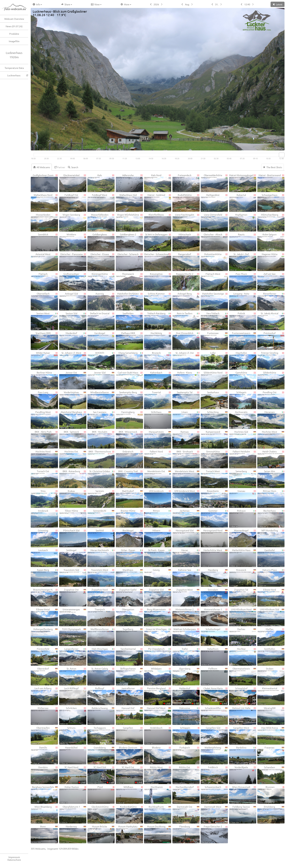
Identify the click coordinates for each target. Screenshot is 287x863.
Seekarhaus (210, 400)
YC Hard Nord (72, 775)
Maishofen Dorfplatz (127, 301)
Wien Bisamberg (41, 814)
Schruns (67, 735)
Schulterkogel (210, 637)
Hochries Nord (40, 459)
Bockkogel (125, 538)
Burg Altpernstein (155, 617)
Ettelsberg (266, 814)
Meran (180, 558)
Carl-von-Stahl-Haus (127, 380)
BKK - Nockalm (97, 439)
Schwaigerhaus (267, 202)
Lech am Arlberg (41, 696)
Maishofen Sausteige (212, 301)
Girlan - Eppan (125, 558)
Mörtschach (182, 242)
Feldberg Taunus (239, 814)
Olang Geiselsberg (127, 360)
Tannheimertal (126, 656)
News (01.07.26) (14, 26)
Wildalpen (153, 676)
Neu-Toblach (210, 321)
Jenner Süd (96, 380)
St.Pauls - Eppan (154, 558)
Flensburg (181, 834)
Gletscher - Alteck (211, 242)
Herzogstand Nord (211, 538)
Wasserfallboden (98, 222)
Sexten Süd (68, 321)
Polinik (237, 321)
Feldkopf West (97, 202)
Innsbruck (39, 518)
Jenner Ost (68, 380)
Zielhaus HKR (125, 341)
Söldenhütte (266, 380)
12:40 (247, 4)
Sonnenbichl (97, 518)
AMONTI (96, 360)
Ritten (152, 518)
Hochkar (237, 656)
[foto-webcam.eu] (271, 148)
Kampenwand (210, 439)
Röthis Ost (181, 775)
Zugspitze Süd (154, 597)
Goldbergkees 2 (126, 242)
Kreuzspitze (153, 281)
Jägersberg (182, 676)
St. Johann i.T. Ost (183, 360)
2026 (156, 4)
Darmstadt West (211, 814)
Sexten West (40, 321)
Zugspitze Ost (69, 597)
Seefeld (96, 538)
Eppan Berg (40, 577)
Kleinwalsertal (267, 696)
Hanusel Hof (125, 715)
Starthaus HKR (41, 341)
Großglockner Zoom (42, 183)
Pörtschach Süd (69, 538)
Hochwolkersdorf (183, 794)
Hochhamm (153, 794)
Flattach (39, 281)
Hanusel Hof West (155, 715)
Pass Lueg (39, 400)
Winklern (67, 242)
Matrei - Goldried (154, 202)
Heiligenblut (210, 202)
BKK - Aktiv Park (41, 439)
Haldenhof (186, 696)
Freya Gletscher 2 (211, 834)
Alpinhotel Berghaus (70, 419)
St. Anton (67, 676)
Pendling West (41, 419)
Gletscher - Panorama (71, 262)
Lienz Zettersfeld (211, 222)
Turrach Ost (40, 479)
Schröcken (68, 715)
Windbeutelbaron (98, 400)
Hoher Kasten (69, 794)
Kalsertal (237, 202)
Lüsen (180, 419)
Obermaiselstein (239, 676)
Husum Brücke (97, 834)
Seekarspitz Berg (126, 400)
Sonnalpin (209, 597)
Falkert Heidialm (239, 459)
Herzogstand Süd (183, 538)
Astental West (40, 262)
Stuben (265, 676)
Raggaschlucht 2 (183, 281)
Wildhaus (124, 794)
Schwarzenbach (211, 794)
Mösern (152, 538)
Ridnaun (237, 518)
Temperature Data (14, 67)
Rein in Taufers (182, 321)
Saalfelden (125, 321)
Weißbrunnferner (98, 637)
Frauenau (265, 755)
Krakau (67, 498)
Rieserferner (266, 301)
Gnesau (237, 498)
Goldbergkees (97, 242)
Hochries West (267, 439)
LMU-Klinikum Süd (268, 617)
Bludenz (152, 755)
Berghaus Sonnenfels (42, 794)
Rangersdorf (182, 262)
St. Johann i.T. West (70, 360)
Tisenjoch (96, 617)
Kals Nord (152, 183)
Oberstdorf (40, 676)
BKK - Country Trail (127, 479)
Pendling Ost (267, 400)
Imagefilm (14, 41)
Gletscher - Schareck (127, 262)
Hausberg (209, 577)
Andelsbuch (153, 735)
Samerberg (238, 479)
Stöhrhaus (152, 419)
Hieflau (265, 637)
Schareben (266, 775)
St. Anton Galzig (98, 676)
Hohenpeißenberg (42, 637)
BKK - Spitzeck (69, 439)
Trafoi (180, 656)
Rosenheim (210, 498)
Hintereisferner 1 (211, 617)
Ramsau (181, 439)
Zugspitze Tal (238, 597)
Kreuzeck (237, 577)
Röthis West (153, 775)
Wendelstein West (183, 479)
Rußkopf (96, 696)
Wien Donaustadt (239, 794)
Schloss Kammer (154, 301)
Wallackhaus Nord (41, 202)
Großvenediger (69, 281)
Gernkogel (96, 341)
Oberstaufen (40, 735)
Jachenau (181, 518)
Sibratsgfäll (266, 715)
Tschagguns (97, 735)
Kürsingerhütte (98, 281)
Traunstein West (98, 577)
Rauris (237, 242)
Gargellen (124, 735)
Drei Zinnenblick (183, 341)
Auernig (96, 301)
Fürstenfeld (40, 656)
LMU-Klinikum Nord (240, 617)
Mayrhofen (238, 360)
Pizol (95, 794)
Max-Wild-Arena (267, 735)
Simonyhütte (210, 459)
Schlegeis (237, 400)
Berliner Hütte (41, 380)
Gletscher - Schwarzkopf (156, 262)
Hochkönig (153, 341)
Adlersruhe (125, 183)
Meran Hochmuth (98, 558)
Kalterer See (182, 577)
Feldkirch (209, 775)
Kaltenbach (153, 380)
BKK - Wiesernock (126, 439)
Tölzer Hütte (68, 518)
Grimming (39, 538)
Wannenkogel (239, 538)
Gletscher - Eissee (98, 262)
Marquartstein (154, 439)
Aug (187, 4)
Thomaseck (125, 281)
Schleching (210, 419)
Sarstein (96, 498)
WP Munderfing (267, 538)
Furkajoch (181, 755)
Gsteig (152, 577)
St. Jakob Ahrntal (267, 321)
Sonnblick (39, 242)
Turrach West (210, 479)
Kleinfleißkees (154, 222)
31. (216, 4)
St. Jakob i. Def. (239, 262)
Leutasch (39, 558)
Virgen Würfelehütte (127, 222)
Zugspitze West (183, 597)
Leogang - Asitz (239, 301)
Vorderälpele (238, 775)
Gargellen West (239, 735)
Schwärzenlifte (211, 715)
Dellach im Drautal (98, 321)
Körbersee (39, 715)
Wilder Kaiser (40, 360)
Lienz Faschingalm (183, 222)
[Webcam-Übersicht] (16, 7)
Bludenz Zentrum (126, 755)
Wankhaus (124, 577)
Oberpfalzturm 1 (69, 814)
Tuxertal (152, 400)
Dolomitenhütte (211, 262)
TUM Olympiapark (70, 637)
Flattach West (210, 281)
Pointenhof (266, 341)
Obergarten (125, 617)
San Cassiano (97, 419)
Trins (38, 498)
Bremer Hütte (125, 518)
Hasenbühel (68, 755)
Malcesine (181, 715)
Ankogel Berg (182, 301)
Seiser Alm (266, 479)
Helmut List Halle (239, 715)
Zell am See (266, 281)
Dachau (237, 637)
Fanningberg (125, 419)
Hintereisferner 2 (183, 617)
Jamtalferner (125, 696)
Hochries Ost (68, 459)
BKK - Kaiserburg (69, 479)
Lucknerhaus (13, 75)
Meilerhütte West (211, 558)
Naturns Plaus (267, 577)
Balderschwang (98, 715)
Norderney (68, 834)
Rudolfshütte (182, 202)
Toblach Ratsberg (154, 321)
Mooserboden (40, 222)
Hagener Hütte (267, 262)
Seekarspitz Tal (182, 400)
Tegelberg (124, 637)
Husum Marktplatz (127, 834)
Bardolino (237, 755)
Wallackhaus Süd (126, 202)
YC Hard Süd (101, 775)
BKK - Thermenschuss (99, 459)
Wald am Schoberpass (184, 637)
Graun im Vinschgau (155, 637)
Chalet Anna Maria (214, 696)
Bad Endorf (125, 498)
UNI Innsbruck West (184, 498)
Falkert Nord (153, 459)
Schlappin (181, 735)
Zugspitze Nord (98, 597)
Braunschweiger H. (42, 597)
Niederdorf (68, 341)
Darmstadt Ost (182, 814)
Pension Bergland (157, 696)
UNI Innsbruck (154, 498)
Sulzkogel (68, 558)
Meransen (266, 419)
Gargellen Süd (210, 735)
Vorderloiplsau (69, 400)
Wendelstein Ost (154, 479)
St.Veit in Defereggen (156, 242)
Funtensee (210, 341)
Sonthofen (266, 656)
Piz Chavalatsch (154, 656)
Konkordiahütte (126, 814)
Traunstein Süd (69, 577)
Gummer (209, 518)
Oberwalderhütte (211, 183)
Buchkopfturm (154, 814)
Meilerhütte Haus (239, 558)
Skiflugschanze (126, 676)
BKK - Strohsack (183, 459)
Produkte (14, 33)
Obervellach (40, 301)
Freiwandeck (182, 183)
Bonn (38, 834)
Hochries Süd (238, 439)
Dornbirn (39, 775)
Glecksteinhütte (98, 814)
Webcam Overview (14, 18)
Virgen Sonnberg (69, 222)
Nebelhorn (209, 656)
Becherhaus (266, 518)
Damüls (39, 755)
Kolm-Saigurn (267, 242)
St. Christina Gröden (99, 479)
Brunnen (266, 794)
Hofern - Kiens (182, 380)
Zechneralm (238, 419)
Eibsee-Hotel (40, 617)
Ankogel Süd (68, 301)
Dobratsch (125, 459)
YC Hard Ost (129, 775)
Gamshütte (238, 380)
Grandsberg (97, 755)
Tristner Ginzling (267, 360)
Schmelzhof (242, 696)
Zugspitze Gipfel (126, 597)
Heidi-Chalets (267, 459)
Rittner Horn (266, 498)
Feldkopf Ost (68, 202)
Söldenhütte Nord (211, 380)
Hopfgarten (238, 222)
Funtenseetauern (239, 341)
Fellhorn (209, 676)
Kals (95, 183)
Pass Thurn (238, 281)
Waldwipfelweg (211, 755)
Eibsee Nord (266, 597)
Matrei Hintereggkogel (241, 183)
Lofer (208, 360)
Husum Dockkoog (154, 834)
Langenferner (69, 656)
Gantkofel (266, 558)
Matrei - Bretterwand (269, 183)
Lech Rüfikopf (69, 696)
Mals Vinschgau (98, 656)
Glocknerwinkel (69, 183)
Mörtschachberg (267, 222)
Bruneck (152, 360)
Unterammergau (69, 617)
